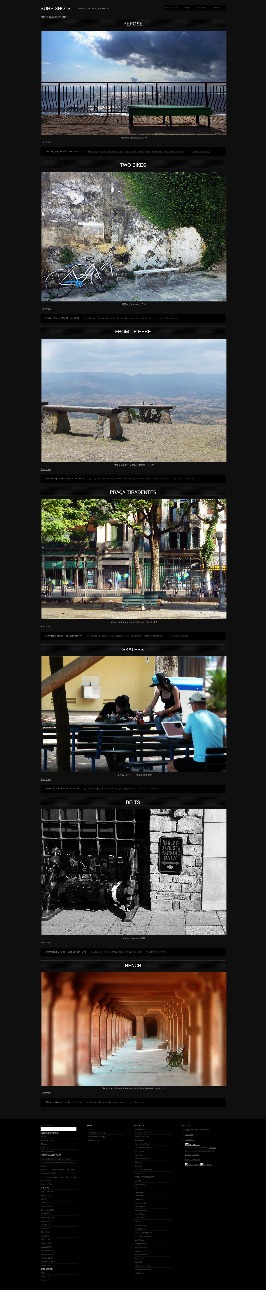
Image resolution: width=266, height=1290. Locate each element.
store (128, 951)
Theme (187, 1129)
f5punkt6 (138, 1262)
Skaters (133, 649)
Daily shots (171, 7)
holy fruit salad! (141, 1254)
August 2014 (46, 1195)
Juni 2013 (45, 1228)
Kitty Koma (139, 1151)
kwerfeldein (139, 1195)
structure (134, 318)
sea (160, 151)
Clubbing (46, 1180)
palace (116, 1102)
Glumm (138, 1221)
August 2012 (46, 1265)
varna (134, 951)
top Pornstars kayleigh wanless (53, 1162)
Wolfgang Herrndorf (143, 1132)
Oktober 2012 (46, 1258)
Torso (51, 1184)
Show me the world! (143, 1236)
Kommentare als (97, 1136)
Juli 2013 (44, 1224)
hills (111, 478)
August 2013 (46, 1221)
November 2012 (47, 1254)
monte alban (127, 478)
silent (173, 151)
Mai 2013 (45, 1232)
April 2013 (45, 1235)
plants (126, 318)
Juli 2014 (44, 1198)
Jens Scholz (140, 1140)
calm (127, 151)
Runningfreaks (140, 1203)
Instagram (201, 7)
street (146, 635)
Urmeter (138, 1180)
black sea (111, 151)
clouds (133, 151)
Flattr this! (46, 142)
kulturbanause (140, 1129)
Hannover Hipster (142, 1158)
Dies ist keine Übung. (143, 1169)
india (109, 1102)
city (116, 635)
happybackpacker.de (143, 1269)
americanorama (141, 1225)
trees (162, 635)
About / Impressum (192, 1159)
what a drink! (140, 1258)
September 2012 (48, 1261)
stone (155, 478)
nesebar (140, 151)
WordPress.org (94, 1140)
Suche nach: (46, 1125)
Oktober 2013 (46, 1213)
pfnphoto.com (140, 1228)
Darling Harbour (64, 1158)
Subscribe (189, 1134)
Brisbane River (47, 1140)
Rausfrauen (139, 1191)
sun (182, 151)
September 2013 (48, 1217)
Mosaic (44, 1144)
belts (107, 951)
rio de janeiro (137, 635)
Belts (133, 802)
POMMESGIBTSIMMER (144, 1177)
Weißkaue (45, 1147)
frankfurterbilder (141, 1247)
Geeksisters (139, 1199)
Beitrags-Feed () (96, 1132)
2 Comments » (139, 1102)
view (167, 478)
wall (149, 318)
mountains (139, 478)
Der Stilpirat (139, 1239)
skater (131, 788)
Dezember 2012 (47, 1250)
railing (148, 151)
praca (127, 635)
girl (126, 788)
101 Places (139, 1273)
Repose (133, 23)
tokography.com (141, 1243)
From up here (133, 331)
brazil (111, 635)
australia (102, 788)
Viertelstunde (140, 1184)
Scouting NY (140, 1206)
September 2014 (48, 1191)
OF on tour (139, 1188)
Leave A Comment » (201, 151)
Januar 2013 (46, 1246)
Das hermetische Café (144, 1147)
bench (102, 151)
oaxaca (148, 478)
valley (161, 478)
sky (178, 151)
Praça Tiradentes (133, 492)
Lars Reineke (140, 1214)
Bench (133, 965)
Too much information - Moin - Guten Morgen (59, 1176)
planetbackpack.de (142, 1265)
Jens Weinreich (141, 1210)
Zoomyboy (139, 1166)
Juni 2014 (45, 1202)
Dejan (43, 1184)
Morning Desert (47, 1151)
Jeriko (137, 1162)
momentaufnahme (142, 1136)
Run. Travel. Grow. (142, 1143)
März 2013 (45, 1239)
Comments (189, 1139)
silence (167, 151)
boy (121, 788)
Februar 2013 (46, 1243)
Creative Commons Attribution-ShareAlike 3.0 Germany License (200, 1151)
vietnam (143, 318)
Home (216, 7)
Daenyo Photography (143, 1232)
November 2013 (47, 1210)
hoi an (120, 318)
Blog (187, 7)
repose (155, 151)
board (116, 788)
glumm (43, 1169)
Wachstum (139, 1173)
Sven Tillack (140, 1217)
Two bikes (133, 164)
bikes (107, 318)
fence (120, 635)
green (113, 318)
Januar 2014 (46, 1206)
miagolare (139, 1251)
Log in (90, 1129)
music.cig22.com (47, 1158)
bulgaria (119, 151)
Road (43, 1136)
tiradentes (154, 635)
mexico (118, 478)
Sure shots (55, 8)
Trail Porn (138, 1154)
